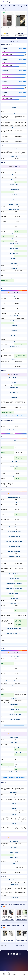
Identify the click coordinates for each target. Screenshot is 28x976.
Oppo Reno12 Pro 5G (5, 27)
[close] (13, 15)
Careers (11, 958)
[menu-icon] (1, 2)
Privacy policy (9, 961)
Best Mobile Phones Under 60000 (14, 415)
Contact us (16, 958)
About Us (6, 958)
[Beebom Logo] (7, 2)
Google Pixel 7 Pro (18, 27)
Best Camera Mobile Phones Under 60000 (14, 644)
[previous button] (2, 915)
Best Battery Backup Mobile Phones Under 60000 (14, 777)
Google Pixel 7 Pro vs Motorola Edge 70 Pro (8, 940)
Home (2, 945)
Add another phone (14, 38)
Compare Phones (8, 945)
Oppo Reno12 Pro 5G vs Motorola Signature (8, 919)
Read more (25, 10)
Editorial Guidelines (17, 961)
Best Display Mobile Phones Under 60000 (14, 283)
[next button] (25, 915)
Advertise (22, 958)
